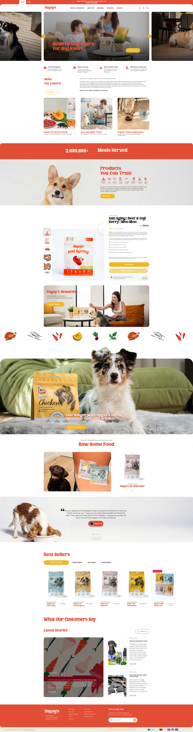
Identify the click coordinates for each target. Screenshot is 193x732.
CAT (29, 2)
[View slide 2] (133, 490)
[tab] (56, 562)
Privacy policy (117, 729)
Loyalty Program (73, 714)
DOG (23, 2)
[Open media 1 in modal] (78, 255)
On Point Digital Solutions (28, 729)
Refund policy (110, 729)
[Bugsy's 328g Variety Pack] (163, 584)
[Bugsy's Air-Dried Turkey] (56, 584)
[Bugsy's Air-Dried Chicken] (136, 584)
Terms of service (124, 729)
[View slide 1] (131, 490)
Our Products (88, 711)
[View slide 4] (98, 534)
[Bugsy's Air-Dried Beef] (132, 467)
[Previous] (73, 2)
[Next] (110, 2)
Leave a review (96, 538)
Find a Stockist (88, 716)
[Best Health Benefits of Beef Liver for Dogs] (117, 684)
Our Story (87, 709)
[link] (107, 196)
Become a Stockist (90, 714)
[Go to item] (47, 232)
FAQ (70, 716)
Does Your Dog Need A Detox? (139, 641)
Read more (52, 692)
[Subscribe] (134, 720)
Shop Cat (71, 711)
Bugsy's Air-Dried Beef (132, 486)
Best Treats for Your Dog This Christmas (60, 676)
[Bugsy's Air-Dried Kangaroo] (83, 584)
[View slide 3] (97, 534)
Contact (71, 719)
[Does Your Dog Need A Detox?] (117, 651)
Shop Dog (72, 709)
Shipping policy (132, 729)
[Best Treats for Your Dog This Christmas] (73, 667)
